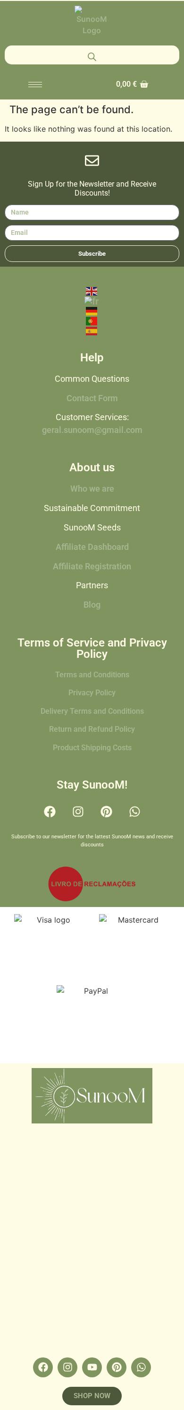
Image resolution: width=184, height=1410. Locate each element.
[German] (92, 310)
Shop (92, 1184)
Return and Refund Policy (92, 729)
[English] (92, 290)
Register (92, 1315)
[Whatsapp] (134, 812)
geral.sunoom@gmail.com (92, 430)
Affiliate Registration (92, 566)
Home (92, 1163)
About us (92, 1228)
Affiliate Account (92, 1293)
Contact (92, 1250)
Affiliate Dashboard (92, 547)
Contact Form (92, 398)
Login (92, 1272)
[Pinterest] (106, 812)
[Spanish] (92, 330)
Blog (92, 605)
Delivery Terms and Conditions (92, 711)
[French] (92, 300)
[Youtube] (92, 1367)
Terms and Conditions (92, 674)
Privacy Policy (92, 692)
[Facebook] (49, 812)
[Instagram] (78, 812)
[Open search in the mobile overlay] (92, 55)
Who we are (92, 489)
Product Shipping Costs (92, 747)
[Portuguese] (92, 320)
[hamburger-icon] (35, 84)
